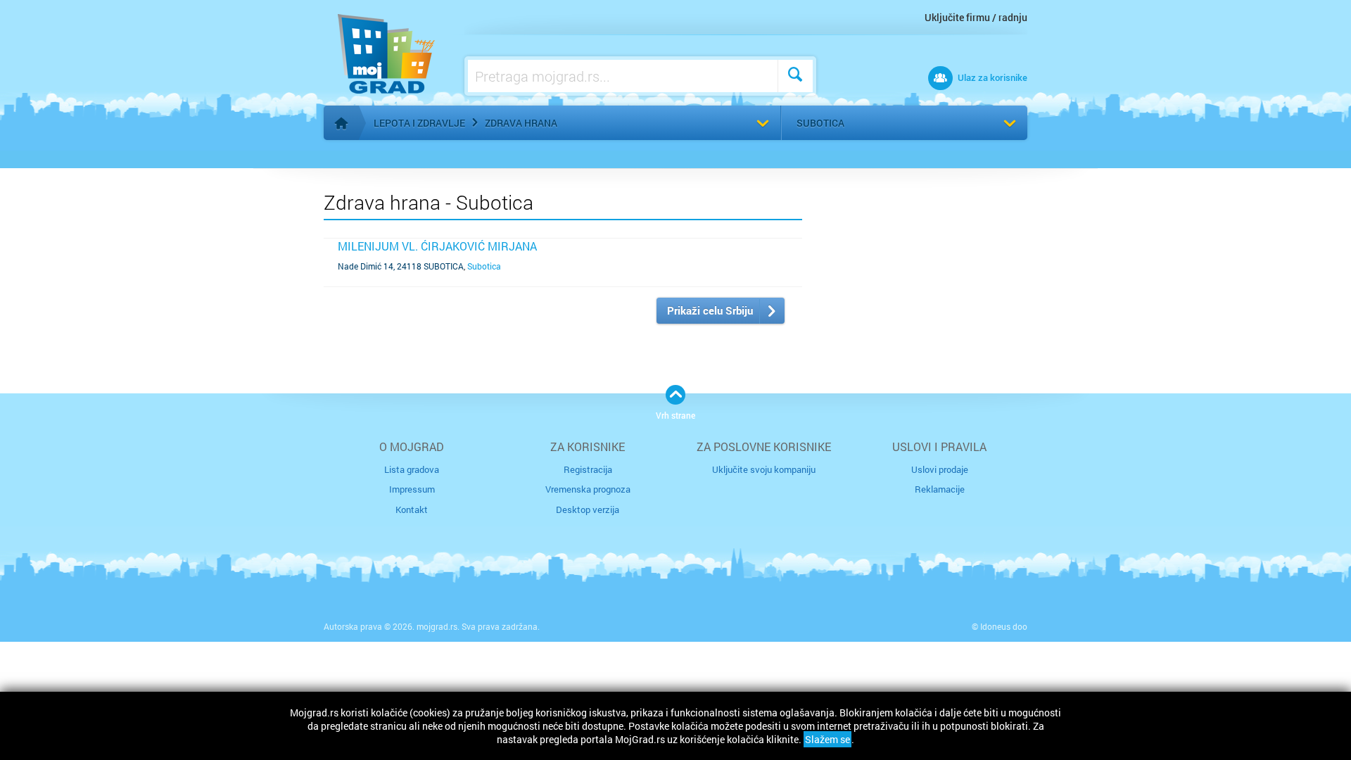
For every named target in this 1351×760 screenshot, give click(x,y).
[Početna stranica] (341, 123)
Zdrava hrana (521, 122)
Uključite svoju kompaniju (764, 469)
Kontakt (411, 509)
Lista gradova (411, 469)
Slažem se (827, 739)
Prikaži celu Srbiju (710, 310)
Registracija (588, 469)
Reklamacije (940, 489)
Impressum (412, 489)
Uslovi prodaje (939, 469)
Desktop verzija (587, 509)
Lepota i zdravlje (419, 122)
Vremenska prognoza (587, 489)
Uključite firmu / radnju (976, 17)
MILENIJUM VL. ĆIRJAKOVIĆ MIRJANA (437, 246)
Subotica (820, 122)
